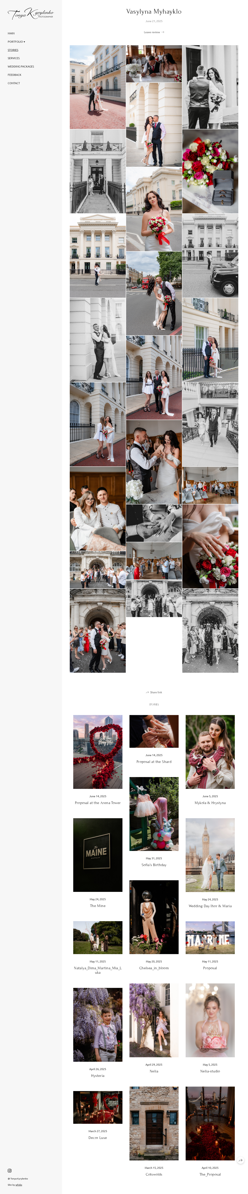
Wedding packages (21, 66)
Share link (156, 692)
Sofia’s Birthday (154, 865)
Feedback (14, 74)
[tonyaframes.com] (31, 14)
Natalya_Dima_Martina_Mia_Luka (97, 970)
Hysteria (97, 1075)
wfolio (19, 1184)
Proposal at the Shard (154, 761)
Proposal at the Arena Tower (98, 803)
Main (11, 33)
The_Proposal (210, 1174)
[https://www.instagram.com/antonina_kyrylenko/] (9, 1170)
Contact (14, 83)
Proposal (210, 968)
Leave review (152, 32)
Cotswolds (154, 1174)
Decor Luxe (98, 1137)
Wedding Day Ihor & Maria (210, 906)
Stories (13, 50)
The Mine (98, 905)
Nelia (154, 1071)
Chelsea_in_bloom (154, 968)
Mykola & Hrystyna (210, 803)
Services (14, 58)
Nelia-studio (210, 1071)
